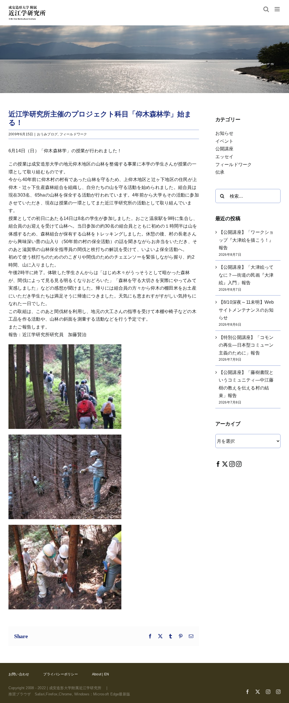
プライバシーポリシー (60, 674)
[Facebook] (218, 464)
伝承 (219, 172)
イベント (224, 141)
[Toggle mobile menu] (278, 9)
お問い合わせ (18, 674)
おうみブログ (47, 134)
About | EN (100, 674)
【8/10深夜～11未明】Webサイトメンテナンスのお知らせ (246, 310)
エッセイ (224, 156)
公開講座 (224, 148)
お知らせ (224, 133)
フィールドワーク (73, 134)
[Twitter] (225, 464)
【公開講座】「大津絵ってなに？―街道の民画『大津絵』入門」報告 (246, 275)
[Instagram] (232, 464)
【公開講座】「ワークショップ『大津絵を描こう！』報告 (246, 240)
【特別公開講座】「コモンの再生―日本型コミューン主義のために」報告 (246, 345)
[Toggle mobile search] (266, 9)
